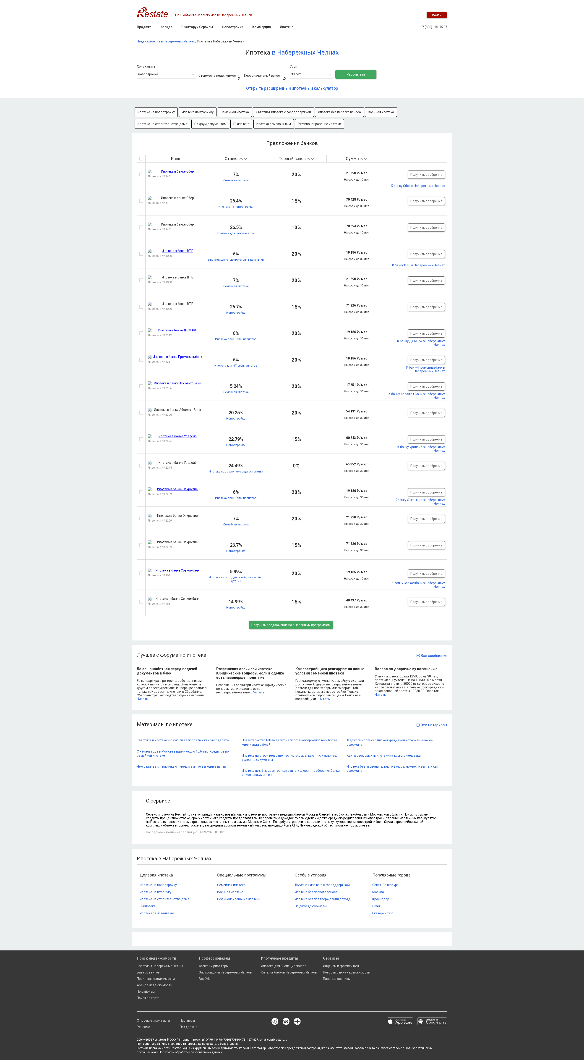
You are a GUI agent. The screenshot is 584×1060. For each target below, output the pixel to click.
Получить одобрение (426, 174)
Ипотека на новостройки (236, 206)
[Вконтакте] (286, 1021)
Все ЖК (204, 979)
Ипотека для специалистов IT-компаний (236, 259)
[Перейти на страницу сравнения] (406, 15)
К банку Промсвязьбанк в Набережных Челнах (425, 369)
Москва (378, 892)
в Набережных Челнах (305, 52)
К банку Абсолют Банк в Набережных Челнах (416, 395)
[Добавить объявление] (387, 15)
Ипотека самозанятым (273, 124)
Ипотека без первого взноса (339, 112)
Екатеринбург (382, 913)
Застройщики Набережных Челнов (225, 972)
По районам (146, 991)
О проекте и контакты (153, 1020)
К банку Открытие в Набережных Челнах (420, 501)
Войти (436, 15)
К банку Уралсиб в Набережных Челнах (421, 448)
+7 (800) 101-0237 (433, 27)
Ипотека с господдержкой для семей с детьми (236, 579)
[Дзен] (297, 1021)
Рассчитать (356, 74)
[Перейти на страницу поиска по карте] (397, 15)
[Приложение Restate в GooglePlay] (432, 1021)
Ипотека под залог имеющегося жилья (236, 471)
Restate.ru (159, 1039)
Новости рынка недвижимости (346, 972)
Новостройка (235, 312)
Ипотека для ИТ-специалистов (235, 365)
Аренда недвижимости (154, 985)
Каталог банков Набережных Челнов (289, 972)
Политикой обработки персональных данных (190, 1052)
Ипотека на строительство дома (162, 124)
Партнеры (187, 1020)
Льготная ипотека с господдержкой (283, 112)
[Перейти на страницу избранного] (415, 15)
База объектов (148, 972)
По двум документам (210, 124)
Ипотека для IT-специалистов (236, 339)
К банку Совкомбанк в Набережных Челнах (418, 584)
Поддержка (188, 1027)
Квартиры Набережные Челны (160, 966)
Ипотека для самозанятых (235, 233)
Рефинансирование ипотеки (319, 124)
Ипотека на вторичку (198, 112)
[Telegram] (275, 1021)
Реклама (143, 1027)
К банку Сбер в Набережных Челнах (418, 186)
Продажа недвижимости (156, 979)
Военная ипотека (381, 112)
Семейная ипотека (235, 112)
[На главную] (154, 12)
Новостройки (235, 445)
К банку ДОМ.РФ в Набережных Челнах (421, 342)
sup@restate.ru (277, 1039)
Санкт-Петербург (385, 885)
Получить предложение (290, 625)
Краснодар (380, 899)
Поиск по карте (148, 998)
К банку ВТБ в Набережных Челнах (418, 265)
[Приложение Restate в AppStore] (400, 1021)
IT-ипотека (241, 124)
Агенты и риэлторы (213, 966)
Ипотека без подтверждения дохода (323, 899)
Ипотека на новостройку (156, 112)
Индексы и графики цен (341, 966)
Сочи (376, 906)
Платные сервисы (336, 979)
